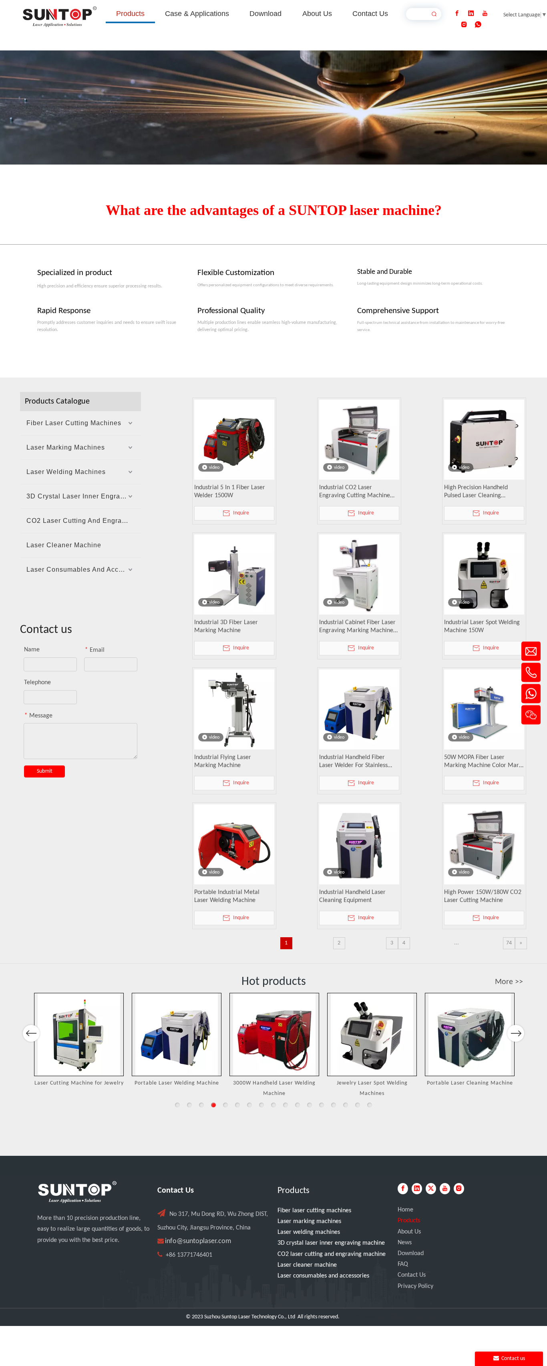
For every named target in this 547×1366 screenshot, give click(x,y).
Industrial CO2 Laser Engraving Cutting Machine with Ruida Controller (354, 492)
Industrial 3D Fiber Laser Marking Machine (226, 626)
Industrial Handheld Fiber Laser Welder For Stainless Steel (353, 761)
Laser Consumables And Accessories (83, 569)
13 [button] (322, 1105)
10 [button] (286, 1105)
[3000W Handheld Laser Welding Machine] (274, 1034)
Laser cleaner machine (307, 1265)
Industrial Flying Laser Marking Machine (222, 761)
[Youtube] (485, 13)
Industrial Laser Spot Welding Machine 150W (482, 626)
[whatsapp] (478, 24)
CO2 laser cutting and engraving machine (332, 1254)
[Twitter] (431, 1188)
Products (409, 1220)
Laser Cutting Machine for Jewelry (79, 1083)
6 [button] (237, 1105)
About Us (409, 1232)
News (405, 1242)
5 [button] (225, 1105)
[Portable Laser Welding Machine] (176, 1034)
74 (509, 943)
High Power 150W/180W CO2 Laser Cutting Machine (482, 896)
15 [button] (346, 1105)
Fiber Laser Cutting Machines (73, 423)
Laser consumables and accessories (323, 1276)
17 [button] (370, 1105)
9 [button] (273, 1105)
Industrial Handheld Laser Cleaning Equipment (352, 896)
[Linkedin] (471, 13)
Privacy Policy (415, 1286)
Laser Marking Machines (65, 447)
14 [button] (334, 1105)
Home (405, 1210)
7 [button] (249, 1105)
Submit (44, 771)
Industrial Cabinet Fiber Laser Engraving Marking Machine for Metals (357, 627)
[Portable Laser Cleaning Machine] (469, 1034)
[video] (234, 439)
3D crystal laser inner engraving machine (331, 1243)
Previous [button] (31, 1033)
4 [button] (213, 1105)
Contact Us (412, 1275)
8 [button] (261, 1105)
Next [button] (516, 1033)
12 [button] (310, 1105)
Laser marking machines (309, 1221)
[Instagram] (464, 24)
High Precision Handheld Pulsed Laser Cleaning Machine (476, 492)
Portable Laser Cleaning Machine (470, 1083)
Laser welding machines (309, 1232)
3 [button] (201, 1105)
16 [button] (358, 1105)
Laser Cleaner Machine (63, 545)
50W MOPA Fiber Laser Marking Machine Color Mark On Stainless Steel (483, 761)
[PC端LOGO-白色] (77, 1192)
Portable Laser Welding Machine (177, 1083)
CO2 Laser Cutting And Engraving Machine (83, 520)
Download (411, 1253)
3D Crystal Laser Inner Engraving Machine (83, 496)
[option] (79, 1041)
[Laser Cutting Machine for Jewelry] (78, 1034)
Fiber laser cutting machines (314, 1210)
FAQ (403, 1264)
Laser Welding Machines (66, 471)
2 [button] (189, 1105)
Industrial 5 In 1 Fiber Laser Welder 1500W (229, 491)
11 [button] (298, 1105)
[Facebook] (457, 13)
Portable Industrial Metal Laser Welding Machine (226, 896)
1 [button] (177, 1105)
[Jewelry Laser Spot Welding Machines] (372, 1034)
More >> (509, 982)
